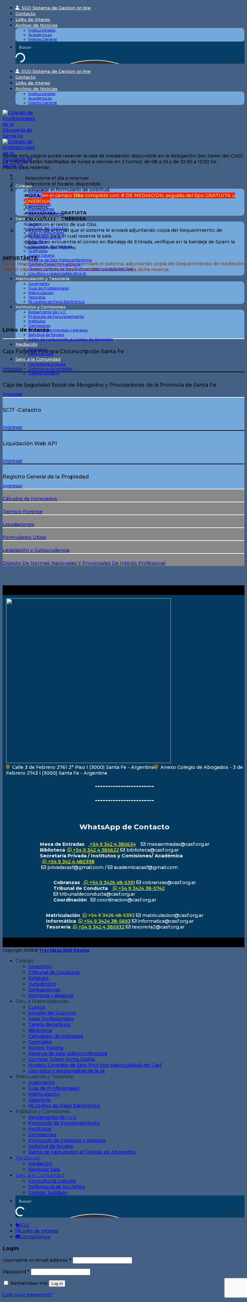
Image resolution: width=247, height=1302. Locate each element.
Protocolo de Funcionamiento (56, 316)
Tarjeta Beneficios (49, 1024)
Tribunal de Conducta (53, 972)
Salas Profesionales (51, 1019)
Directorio (40, 966)
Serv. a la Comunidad (37, 359)
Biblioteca (40, 1030)
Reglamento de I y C (47, 312)
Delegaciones (44, 990)
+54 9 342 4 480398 (71, 861)
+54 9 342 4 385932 (100, 927)
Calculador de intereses (55, 1036)
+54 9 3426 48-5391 (111, 882)
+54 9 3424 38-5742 (141, 888)
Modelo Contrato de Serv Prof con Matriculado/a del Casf (94, 1065)
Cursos (36, 1007)
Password (16, 1272)
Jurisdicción (42, 984)
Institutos (36, 321)
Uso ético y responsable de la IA (57, 273)
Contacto (25, 13)
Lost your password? (28, 1294)
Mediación (26, 344)
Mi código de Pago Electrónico (56, 301)
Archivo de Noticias (36, 25)
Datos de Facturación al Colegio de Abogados (70, 339)
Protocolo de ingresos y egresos (57, 330)
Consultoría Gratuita (47, 364)
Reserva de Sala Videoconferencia (60, 260)
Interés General (42, 39)
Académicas (40, 35)
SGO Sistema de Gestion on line (55, 7)
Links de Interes (32, 19)
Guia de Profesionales (48, 288)
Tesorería (36, 297)
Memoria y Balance (50, 995)
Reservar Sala (44, 1169)
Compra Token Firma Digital (61, 1059)
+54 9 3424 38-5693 (107, 921)
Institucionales (41, 30)
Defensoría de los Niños (50, 368)
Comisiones (39, 325)
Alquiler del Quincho (52, 1013)
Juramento (38, 283)
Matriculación (41, 292)
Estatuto (38, 978)
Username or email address (37, 1260)
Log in (57, 1283)
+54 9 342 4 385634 (112, 844)
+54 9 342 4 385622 (95, 850)
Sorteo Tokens (41, 255)
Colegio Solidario (43, 373)
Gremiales (38, 251)
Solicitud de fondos (46, 334)
